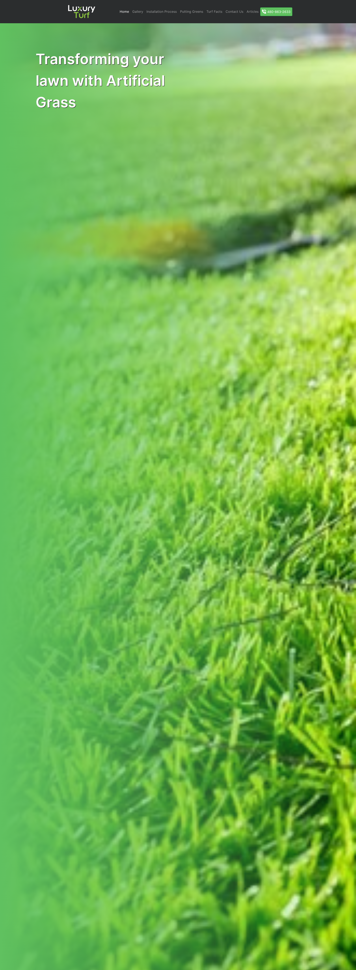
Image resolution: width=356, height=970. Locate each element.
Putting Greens (191, 11)
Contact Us (234, 11)
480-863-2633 (278, 12)
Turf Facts (214, 11)
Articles (253, 11)
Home (124, 11)
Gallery (137, 11)
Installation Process (161, 11)
